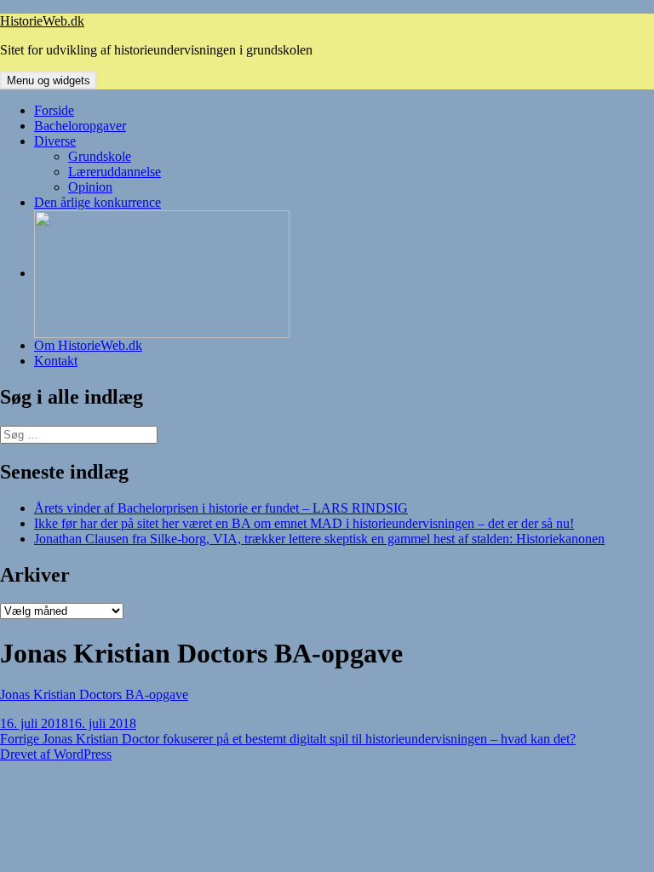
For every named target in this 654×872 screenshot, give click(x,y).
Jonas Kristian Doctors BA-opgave (94, 694)
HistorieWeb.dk (42, 21)
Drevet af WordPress (56, 754)
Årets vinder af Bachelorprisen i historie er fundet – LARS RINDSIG (221, 508)
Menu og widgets (48, 80)
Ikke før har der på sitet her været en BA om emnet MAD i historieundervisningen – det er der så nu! (304, 523)
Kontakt (55, 360)
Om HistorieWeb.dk (88, 345)
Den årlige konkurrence (97, 202)
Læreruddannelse (114, 171)
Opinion (90, 187)
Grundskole (99, 156)
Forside (54, 110)
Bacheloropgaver (80, 125)
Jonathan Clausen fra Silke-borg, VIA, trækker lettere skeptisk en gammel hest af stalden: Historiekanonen (319, 538)
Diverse (55, 141)
